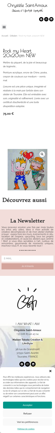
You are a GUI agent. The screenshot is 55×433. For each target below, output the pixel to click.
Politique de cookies (26, 429)
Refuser (27, 413)
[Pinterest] (41, 19)
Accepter (27, 405)
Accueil (5, 36)
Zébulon (13, 36)
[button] (50, 371)
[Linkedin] (51, 19)
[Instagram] (46, 19)
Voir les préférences (27, 422)
